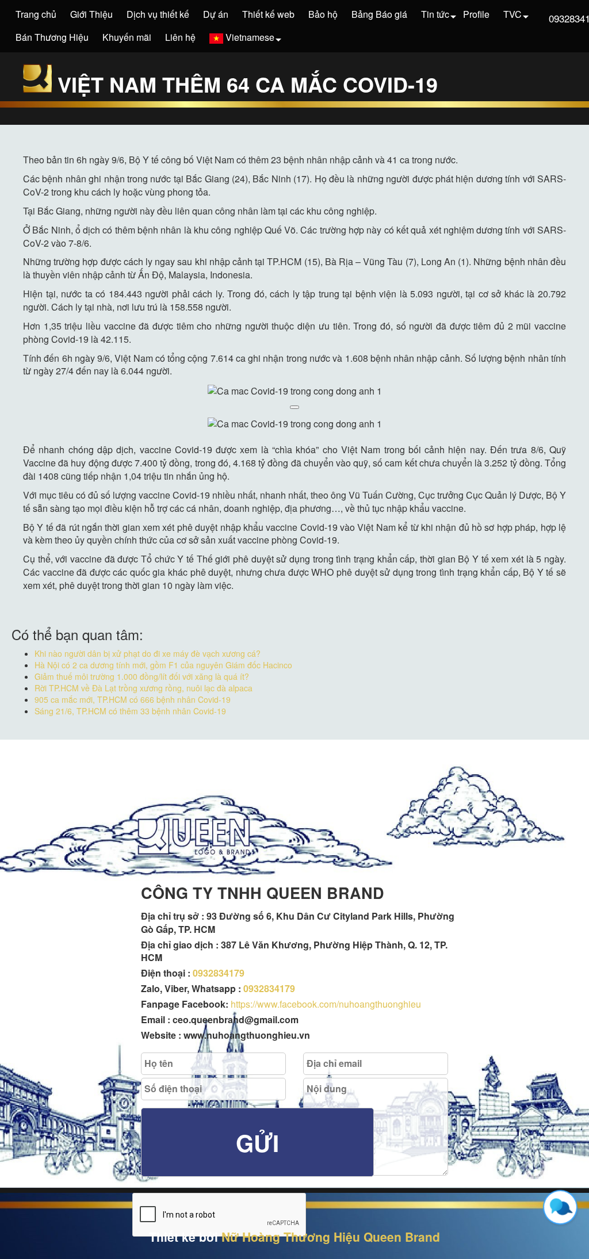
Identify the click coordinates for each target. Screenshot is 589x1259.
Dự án (215, 14)
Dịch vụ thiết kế (158, 14)
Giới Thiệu (91, 14)
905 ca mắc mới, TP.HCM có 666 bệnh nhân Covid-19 (133, 699)
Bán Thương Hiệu (52, 37)
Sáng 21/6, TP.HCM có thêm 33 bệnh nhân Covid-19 (130, 711)
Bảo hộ (323, 14)
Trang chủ (36, 14)
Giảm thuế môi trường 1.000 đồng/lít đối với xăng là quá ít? (142, 676)
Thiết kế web (268, 14)
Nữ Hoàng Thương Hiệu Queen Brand (330, 1236)
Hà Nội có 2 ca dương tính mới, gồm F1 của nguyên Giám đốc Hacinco (163, 665)
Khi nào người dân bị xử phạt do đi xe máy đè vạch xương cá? (148, 653)
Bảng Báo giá (379, 14)
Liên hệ (180, 37)
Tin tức (435, 14)
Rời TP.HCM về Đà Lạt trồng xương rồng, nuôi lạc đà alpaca (144, 688)
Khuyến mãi (126, 37)
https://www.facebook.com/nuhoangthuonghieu (326, 1004)
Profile (476, 14)
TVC (512, 14)
